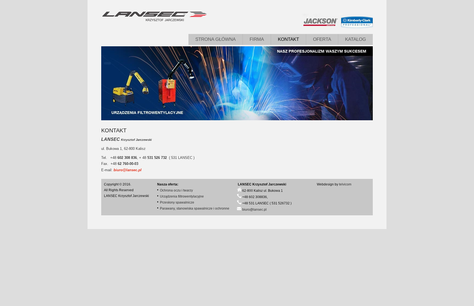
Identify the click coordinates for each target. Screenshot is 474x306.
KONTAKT (288, 39)
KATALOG (355, 39)
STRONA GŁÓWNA (215, 39)
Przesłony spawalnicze (177, 202)
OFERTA (322, 39)
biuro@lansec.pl (128, 170)
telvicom (345, 184)
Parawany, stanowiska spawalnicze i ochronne (194, 208)
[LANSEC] (154, 16)
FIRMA (257, 39)
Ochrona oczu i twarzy (176, 190)
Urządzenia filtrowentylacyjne (182, 196)
